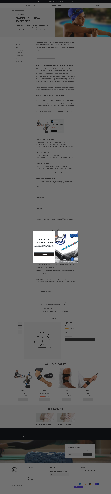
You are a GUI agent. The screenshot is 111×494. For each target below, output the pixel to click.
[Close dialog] (77, 233)
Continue (44, 254)
